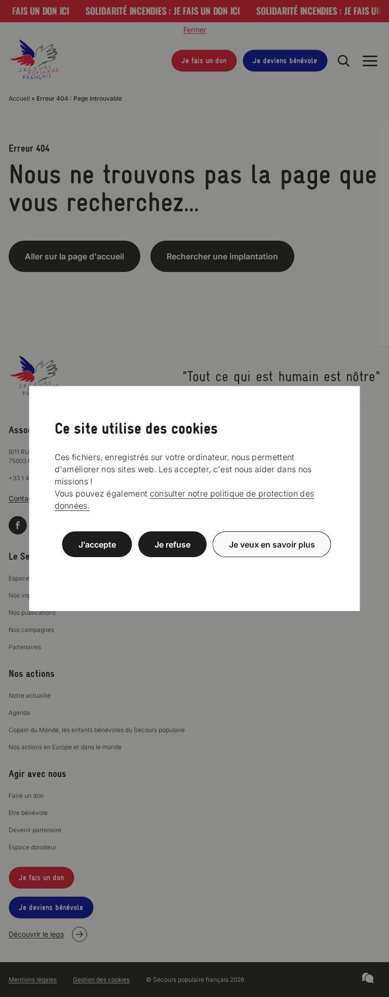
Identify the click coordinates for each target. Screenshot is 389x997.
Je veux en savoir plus (272, 544)
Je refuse (172, 544)
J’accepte (97, 544)
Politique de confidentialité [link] (194, 568)
